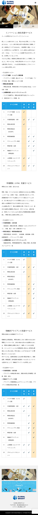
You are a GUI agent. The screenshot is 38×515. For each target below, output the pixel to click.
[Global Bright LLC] (17, 2)
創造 (7, 26)
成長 (20, 26)
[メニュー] (35, 2)
